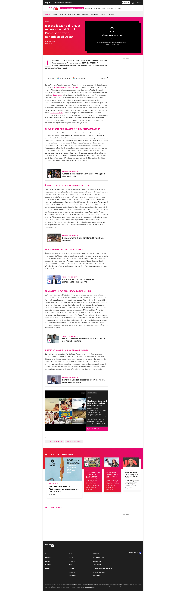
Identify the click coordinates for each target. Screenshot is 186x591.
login (139, 2)
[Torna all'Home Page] (53, 8)
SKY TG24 (118, 8)
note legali (97, 565)
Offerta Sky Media (99, 572)
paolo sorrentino (74, 441)
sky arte (47, 568)
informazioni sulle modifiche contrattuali (98, 584)
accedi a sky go (133, 553)
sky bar (71, 568)
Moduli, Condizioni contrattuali (69, 584)
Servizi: (71, 553)
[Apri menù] (46, 8)
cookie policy (97, 561)
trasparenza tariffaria (117, 584)
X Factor (97, 8)
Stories (110, 8)
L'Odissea (88, 8)
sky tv (71, 557)
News (55, 14)
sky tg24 (47, 561)
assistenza (126, 584)
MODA (104, 8)
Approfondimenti (83, 14)
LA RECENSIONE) (56, 113)
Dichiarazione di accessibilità (102, 568)
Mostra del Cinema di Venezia (72, 8)
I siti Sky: (47, 553)
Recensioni (95, 14)
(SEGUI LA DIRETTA (89, 63)
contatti (132, 584)
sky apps (72, 561)
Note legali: (96, 553)
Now (70, 565)
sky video (48, 565)
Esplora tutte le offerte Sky (63, 2)
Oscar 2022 (57, 95)
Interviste (71, 14)
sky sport (48, 557)
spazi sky (72, 572)
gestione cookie (98, 557)
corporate (96, 576)
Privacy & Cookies (82, 584)
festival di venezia (54, 441)
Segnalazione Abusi (90, 587)
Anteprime (62, 14)
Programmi (72, 576)
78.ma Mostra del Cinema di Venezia (66, 87)
